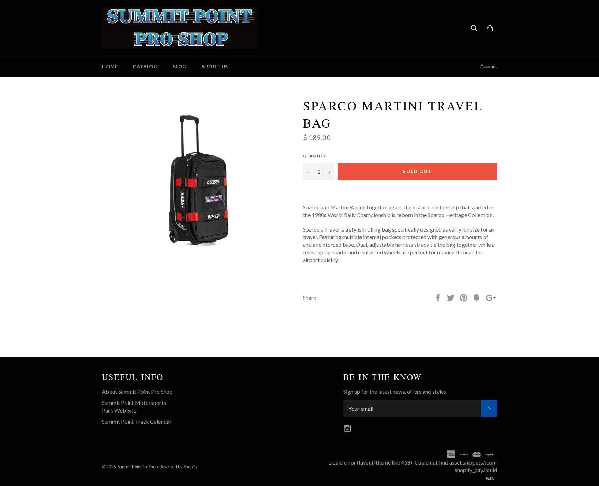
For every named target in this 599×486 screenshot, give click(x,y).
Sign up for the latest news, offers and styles (394, 391)
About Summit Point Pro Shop (137, 391)
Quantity (314, 155)
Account (488, 66)
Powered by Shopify (178, 466)
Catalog (145, 66)
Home (110, 66)
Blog (179, 66)
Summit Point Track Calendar (137, 421)
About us (214, 66)
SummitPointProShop (138, 466)
